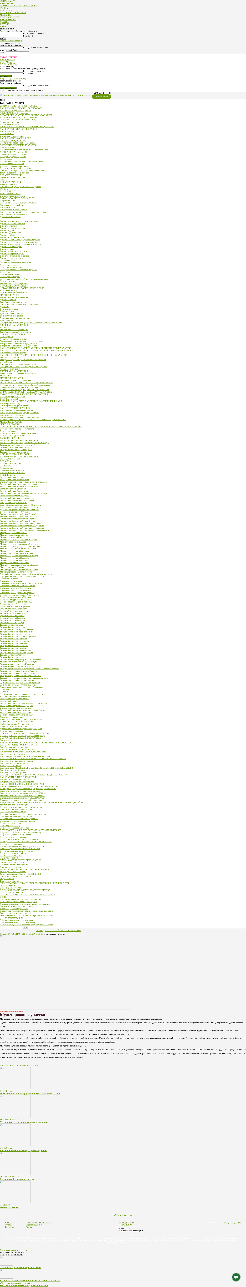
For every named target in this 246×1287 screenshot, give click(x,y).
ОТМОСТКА (6, 1091)
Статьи (29, 1227)
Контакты (9, 1227)
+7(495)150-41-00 (7, 1)
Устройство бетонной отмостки (17, 1179)
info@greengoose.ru (232, 1222)
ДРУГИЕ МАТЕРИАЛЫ (29, 1065)
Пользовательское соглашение (39, 1222)
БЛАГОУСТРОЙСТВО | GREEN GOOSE (18, 6)
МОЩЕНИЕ (5, 15)
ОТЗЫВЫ (4, 22)
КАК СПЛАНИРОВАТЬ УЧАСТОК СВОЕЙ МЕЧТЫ (30, 1280)
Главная (39, 930)
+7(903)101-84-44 (126, 1225)
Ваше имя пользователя (33, 33)
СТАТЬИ (4, 24)
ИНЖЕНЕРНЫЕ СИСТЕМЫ (13, 13)
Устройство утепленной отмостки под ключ (24, 1122)
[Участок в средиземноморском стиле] (6, 1265)
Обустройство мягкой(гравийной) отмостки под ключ (30, 1093)
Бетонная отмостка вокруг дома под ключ (23, 1150)
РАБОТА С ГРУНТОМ (10, 17)
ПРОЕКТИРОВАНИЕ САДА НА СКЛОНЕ (24, 1285)
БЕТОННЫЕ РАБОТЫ (10, 1119)
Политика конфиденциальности (14, 1250)
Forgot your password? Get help (13, 78)
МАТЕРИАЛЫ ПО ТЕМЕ (10, 1065)
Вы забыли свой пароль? (11, 41)
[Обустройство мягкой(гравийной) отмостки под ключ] (15, 1089)
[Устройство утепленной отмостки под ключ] (15, 1117)
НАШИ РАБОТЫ (8, 19)
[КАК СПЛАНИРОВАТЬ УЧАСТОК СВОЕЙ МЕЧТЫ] (6, 1278)
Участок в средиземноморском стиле (20, 1267)
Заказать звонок (101, 97)
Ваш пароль (28, 36)
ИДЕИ (3, 26)
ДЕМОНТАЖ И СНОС (10, 10)
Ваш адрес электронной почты (36, 48)
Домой (3, 934)
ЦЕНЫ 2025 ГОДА (8, 64)
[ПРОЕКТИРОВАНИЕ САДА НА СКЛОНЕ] (16, 1283)
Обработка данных (34, 1225)
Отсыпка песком (9, 1207)
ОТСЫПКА (5, 1205)
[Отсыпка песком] (15, 1202)
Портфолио (10, 1222)
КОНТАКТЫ (6, 62)
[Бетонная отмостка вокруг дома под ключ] (15, 1146)
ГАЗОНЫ (4, 8)
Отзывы (8, 1225)
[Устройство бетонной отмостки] (15, 1174)
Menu (2, 100)
